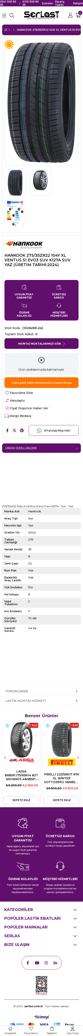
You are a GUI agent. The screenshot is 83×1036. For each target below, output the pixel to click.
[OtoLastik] (13, 30)
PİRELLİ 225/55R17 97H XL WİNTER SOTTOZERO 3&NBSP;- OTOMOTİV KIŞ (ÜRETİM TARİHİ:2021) (61, 778)
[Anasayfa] (9, 30)
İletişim (78, 3)
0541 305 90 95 (8, 3)
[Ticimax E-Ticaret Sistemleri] (41, 1017)
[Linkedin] (55, 962)
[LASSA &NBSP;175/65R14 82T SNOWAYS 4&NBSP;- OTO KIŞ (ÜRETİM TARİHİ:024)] (21, 740)
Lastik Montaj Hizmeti (25, 701)
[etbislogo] (41, 985)
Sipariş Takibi (59, 3)
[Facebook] (28, 962)
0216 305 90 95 (30, 3)
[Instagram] (46, 962)
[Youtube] (37, 962)
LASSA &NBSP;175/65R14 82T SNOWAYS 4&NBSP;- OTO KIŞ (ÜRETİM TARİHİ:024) (21, 775)
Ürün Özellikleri (21, 448)
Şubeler (47, 3)
